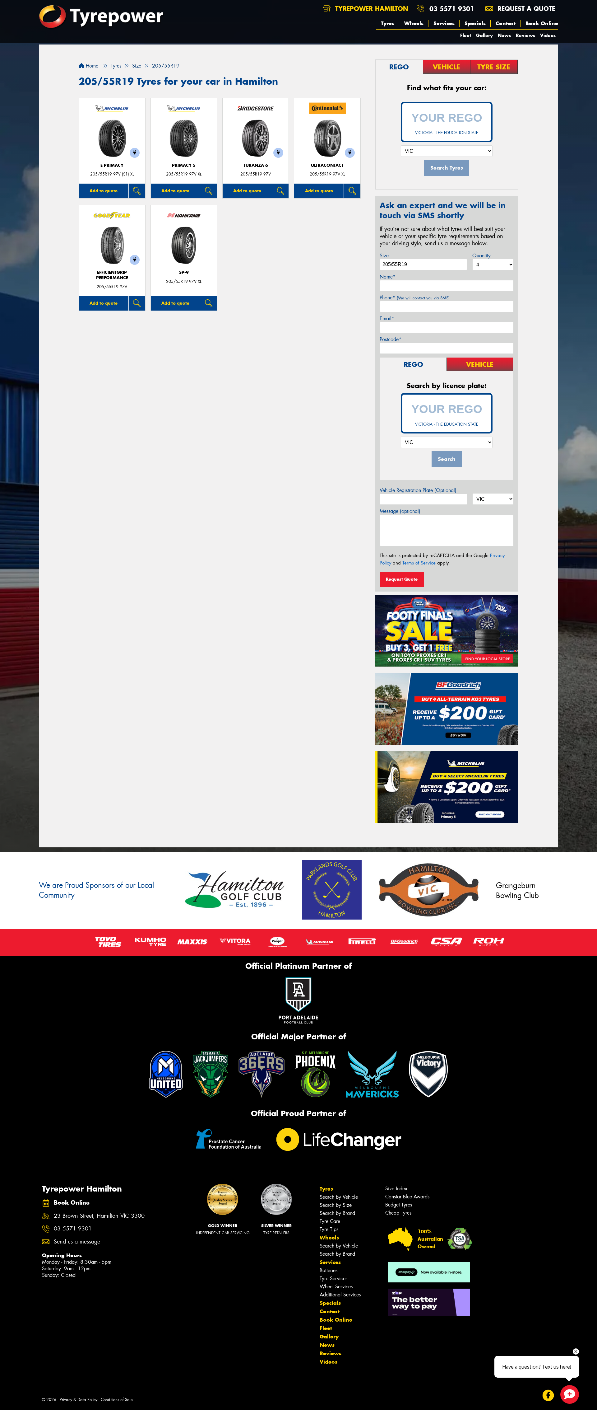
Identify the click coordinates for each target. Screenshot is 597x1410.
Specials (475, 23)
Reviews (525, 35)
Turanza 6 (255, 165)
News (504, 35)
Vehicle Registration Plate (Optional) (418, 490)
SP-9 (184, 272)
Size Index (396, 1188)
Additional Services (340, 1294)
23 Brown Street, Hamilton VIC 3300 (99, 1216)
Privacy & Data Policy (78, 1399)
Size (384, 255)
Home (91, 66)
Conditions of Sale (117, 1399)
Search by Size (336, 1205)
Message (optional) (400, 511)
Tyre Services (333, 1278)
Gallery (484, 35)
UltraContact (327, 165)
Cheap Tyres (398, 1213)
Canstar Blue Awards (407, 1196)
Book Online (541, 23)
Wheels (413, 23)
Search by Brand (337, 1213)
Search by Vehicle (339, 1197)
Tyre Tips (329, 1229)
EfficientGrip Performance (112, 275)
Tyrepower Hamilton (370, 8)
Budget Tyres (398, 1205)
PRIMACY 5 (184, 165)
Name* (388, 277)
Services (444, 23)
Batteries (328, 1270)
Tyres (387, 23)
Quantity (481, 255)
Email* (387, 318)
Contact (506, 23)
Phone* (415, 297)
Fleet (465, 35)
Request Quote (402, 579)
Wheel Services (336, 1286)
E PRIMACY (111, 165)
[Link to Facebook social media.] (548, 1395)
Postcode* (390, 339)
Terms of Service (419, 563)
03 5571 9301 (451, 8)
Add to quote (104, 191)
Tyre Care (330, 1221)
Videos (548, 35)
